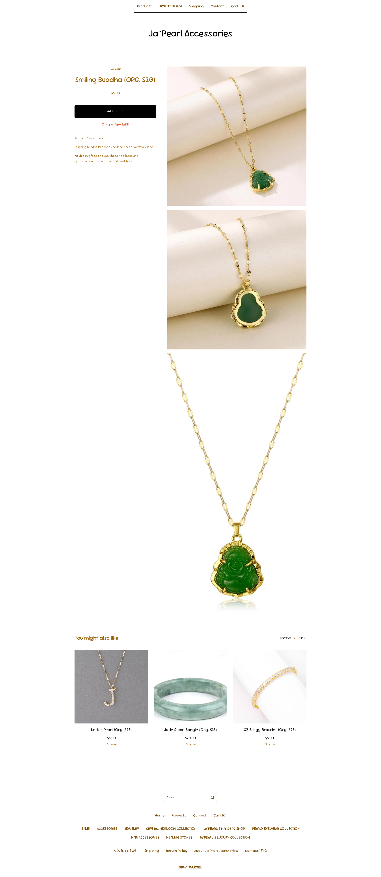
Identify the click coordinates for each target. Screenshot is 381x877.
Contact (217, 6)
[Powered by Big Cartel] (190, 867)
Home (159, 815)
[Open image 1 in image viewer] (236, 136)
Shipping (196, 6)
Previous (285, 638)
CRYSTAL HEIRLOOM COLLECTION (171, 828)
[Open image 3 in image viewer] (236, 482)
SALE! (86, 828)
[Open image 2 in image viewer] (236, 279)
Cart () (237, 6)
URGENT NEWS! (170, 6)
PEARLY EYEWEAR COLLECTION (276, 828)
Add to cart (115, 111)
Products (144, 6)
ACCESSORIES (107, 828)
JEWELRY (131, 828)
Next (302, 638)
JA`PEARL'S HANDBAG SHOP (224, 828)
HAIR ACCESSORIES (145, 837)
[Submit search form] (212, 797)
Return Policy (176, 850)
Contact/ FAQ (256, 850)
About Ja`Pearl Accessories (216, 850)
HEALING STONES (179, 837)
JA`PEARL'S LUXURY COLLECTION (224, 837)
